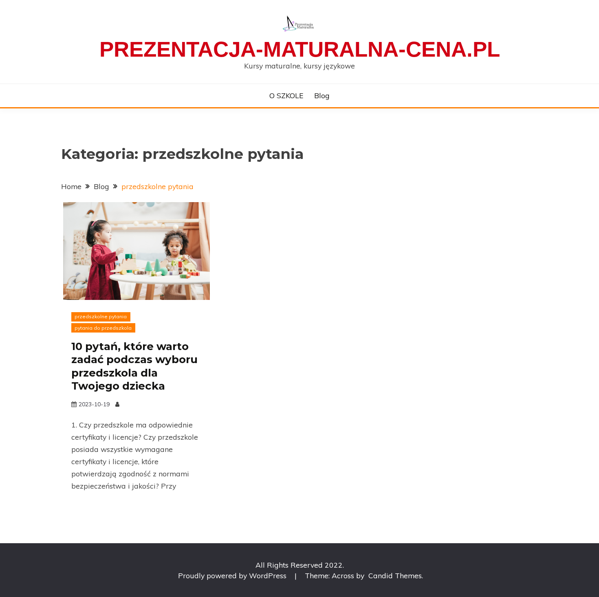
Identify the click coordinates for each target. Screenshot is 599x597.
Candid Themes (395, 575)
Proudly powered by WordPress (233, 575)
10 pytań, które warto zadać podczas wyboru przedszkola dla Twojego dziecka (134, 366)
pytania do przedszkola (103, 328)
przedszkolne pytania (101, 316)
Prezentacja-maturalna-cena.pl (299, 49)
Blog (322, 95)
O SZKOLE (286, 95)
